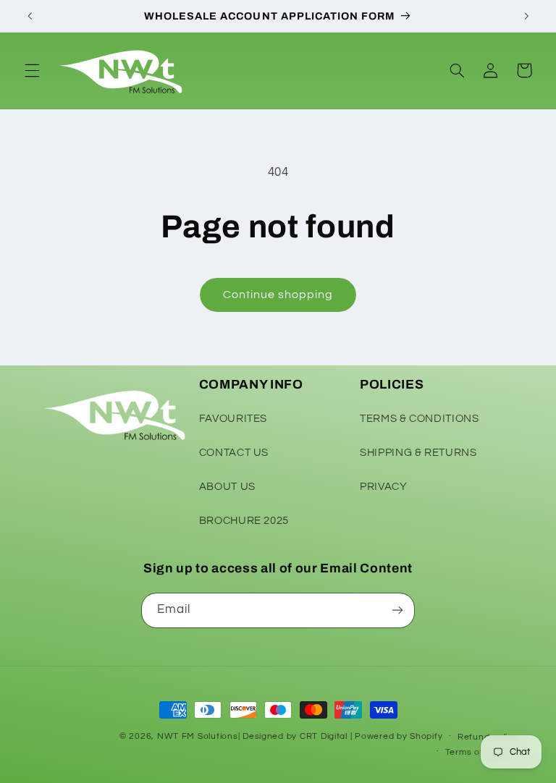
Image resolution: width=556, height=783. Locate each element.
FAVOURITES (233, 418)
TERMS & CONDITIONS (419, 418)
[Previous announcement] (30, 16)
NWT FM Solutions (197, 736)
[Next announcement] (526, 16)
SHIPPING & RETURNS (418, 452)
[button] (32, 70)
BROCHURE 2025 (244, 520)
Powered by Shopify (398, 736)
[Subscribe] (397, 610)
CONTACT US (234, 452)
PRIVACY (383, 486)
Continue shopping (278, 294)
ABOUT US (227, 486)
